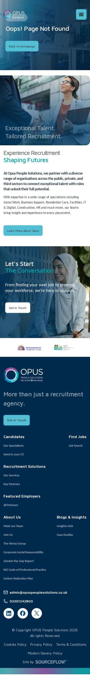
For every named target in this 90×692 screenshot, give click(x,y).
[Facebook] (22, 613)
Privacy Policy (41, 644)
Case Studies (65, 535)
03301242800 (21, 601)
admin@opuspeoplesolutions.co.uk (38, 592)
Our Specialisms (13, 445)
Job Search (76, 445)
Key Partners (11, 484)
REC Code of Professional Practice (24, 570)
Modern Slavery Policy (45, 653)
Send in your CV (13, 454)
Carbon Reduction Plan (18, 578)
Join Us (8, 535)
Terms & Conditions (71, 644)
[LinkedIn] (8, 613)
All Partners (10, 505)
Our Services (11, 475)
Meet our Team (13, 526)
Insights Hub (65, 526)
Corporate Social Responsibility (23, 552)
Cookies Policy (15, 644)
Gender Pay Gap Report (18, 561)
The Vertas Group (14, 543)
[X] (36, 613)
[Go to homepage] (13, 14)
